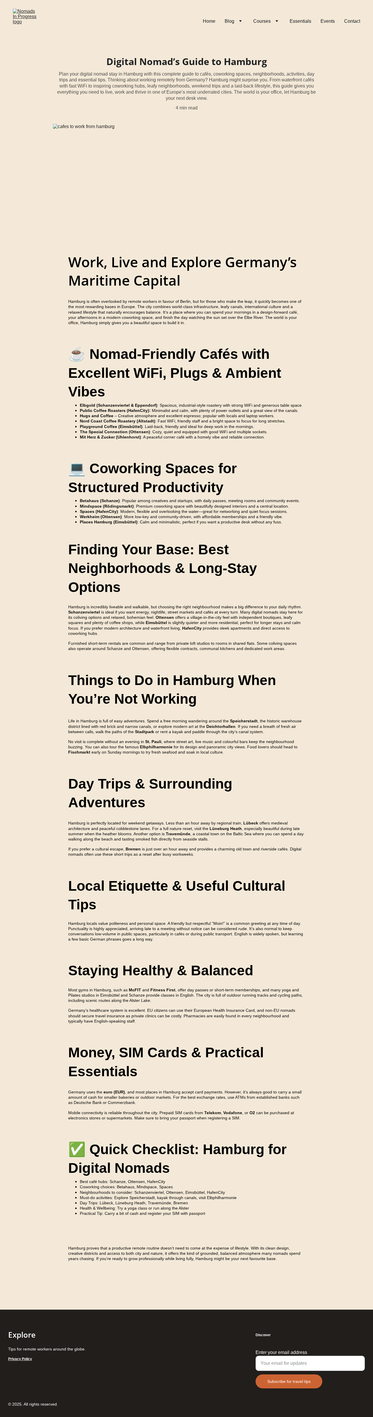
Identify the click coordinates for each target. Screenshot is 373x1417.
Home (209, 21)
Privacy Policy (20, 1359)
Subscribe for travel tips (289, 1381)
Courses (262, 21)
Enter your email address (281, 1352)
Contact (352, 21)
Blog (229, 21)
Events (328, 21)
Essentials (300, 21)
